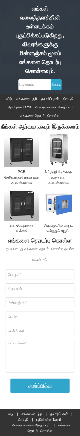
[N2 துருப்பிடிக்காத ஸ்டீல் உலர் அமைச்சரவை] (58, 150)
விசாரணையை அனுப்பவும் (54, 107)
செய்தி (68, 99)
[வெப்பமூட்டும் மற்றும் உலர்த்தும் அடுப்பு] (58, 204)
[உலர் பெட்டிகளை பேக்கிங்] (21, 204)
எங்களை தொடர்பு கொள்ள (40, 116)
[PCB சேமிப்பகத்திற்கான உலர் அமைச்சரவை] (21, 150)
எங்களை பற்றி (26, 99)
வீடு (9, 99)
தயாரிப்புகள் (50, 99)
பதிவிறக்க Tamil (19, 107)
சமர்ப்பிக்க (40, 386)
